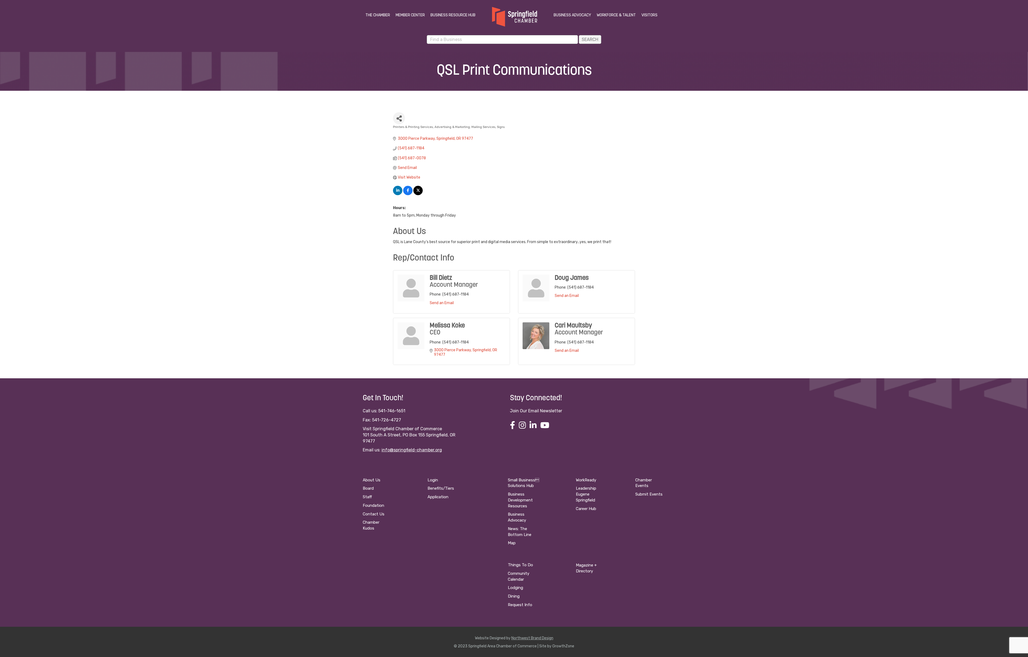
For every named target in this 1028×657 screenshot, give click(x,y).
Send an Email (442, 303)
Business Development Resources (520, 500)
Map (512, 543)
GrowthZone (563, 646)
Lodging (515, 587)
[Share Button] (399, 118)
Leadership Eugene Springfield (586, 494)
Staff (367, 496)
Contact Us (373, 514)
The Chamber (377, 15)
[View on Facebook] (408, 194)
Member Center (410, 15)
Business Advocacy (572, 15)
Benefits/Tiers (441, 488)
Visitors (649, 15)
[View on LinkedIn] (397, 194)
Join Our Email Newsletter (536, 410)
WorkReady (586, 480)
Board (368, 488)
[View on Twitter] (418, 194)
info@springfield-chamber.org (411, 449)
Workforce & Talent (616, 15)
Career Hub (586, 508)
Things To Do (520, 564)
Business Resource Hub (452, 15)
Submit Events (649, 494)
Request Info (520, 604)
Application (438, 496)
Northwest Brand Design (532, 638)
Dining (514, 596)
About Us (371, 480)
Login (433, 480)
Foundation (373, 505)
